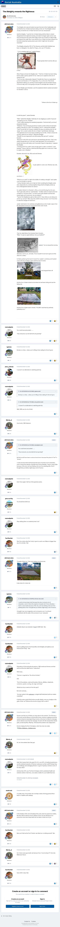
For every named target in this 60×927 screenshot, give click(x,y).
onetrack (9, 790)
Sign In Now (42, 906)
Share (43, 16)
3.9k (10, 512)
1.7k (10, 360)
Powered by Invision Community (30, 924)
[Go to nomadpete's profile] (9, 332)
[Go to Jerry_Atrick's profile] (9, 372)
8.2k (10, 433)
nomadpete (9, 327)
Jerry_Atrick (9, 367)
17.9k (10, 551)
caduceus (31, 694)
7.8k (10, 804)
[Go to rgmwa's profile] (9, 352)
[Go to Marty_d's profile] (9, 425)
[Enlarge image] (26, 61)
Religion (21, 17)
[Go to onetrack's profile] (9, 796)
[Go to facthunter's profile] (9, 543)
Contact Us (27, 921)
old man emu (12, 16)
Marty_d (9, 420)
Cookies (33, 921)
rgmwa (9, 347)
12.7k (9, 37)
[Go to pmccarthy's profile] (9, 504)
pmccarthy (9, 498)
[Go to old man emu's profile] (4, 17)
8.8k (10, 380)
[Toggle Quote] (19, 391)
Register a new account (17, 906)
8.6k (10, 340)
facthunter (9, 538)
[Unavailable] (26, 218)
